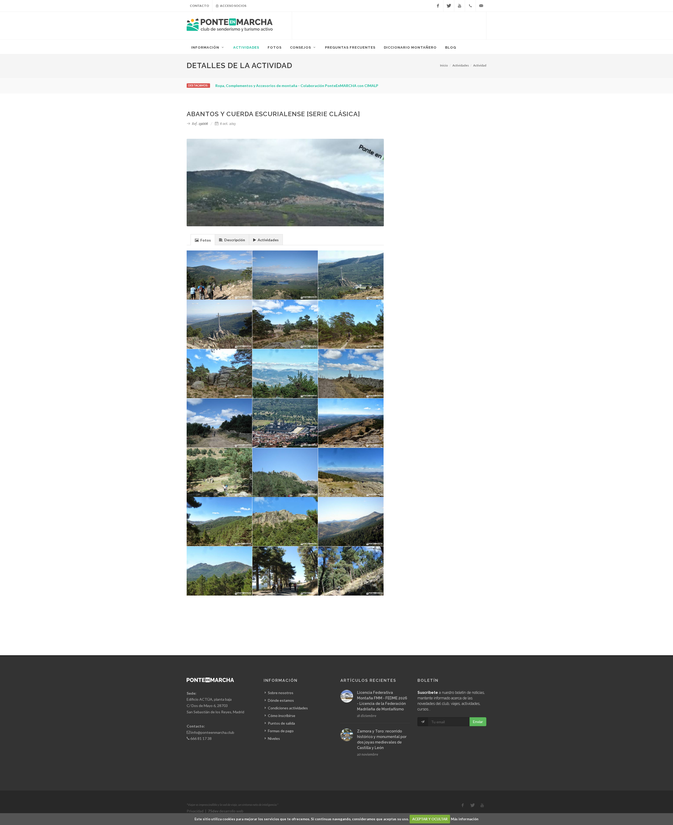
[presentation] (203, 240)
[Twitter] (448, 6)
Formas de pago (281, 731)
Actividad (479, 65)
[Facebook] (438, 6)
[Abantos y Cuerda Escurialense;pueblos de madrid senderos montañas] (351, 423)
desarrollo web (225, 811)
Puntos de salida (281, 723)
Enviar (478, 721)
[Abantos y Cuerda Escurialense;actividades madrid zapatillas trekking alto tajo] (351, 373)
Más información (464, 819)
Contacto (199, 6)
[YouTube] (459, 6)
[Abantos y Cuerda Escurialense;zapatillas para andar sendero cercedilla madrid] (285, 324)
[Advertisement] (389, 25)
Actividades (460, 65)
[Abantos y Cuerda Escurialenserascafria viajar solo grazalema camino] (351, 472)
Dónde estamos (281, 700)
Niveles (274, 738)
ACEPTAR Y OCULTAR (430, 819)
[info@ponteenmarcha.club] (481, 6)
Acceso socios (233, 6)
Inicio (444, 65)
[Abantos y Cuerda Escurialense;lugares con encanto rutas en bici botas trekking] (285, 373)
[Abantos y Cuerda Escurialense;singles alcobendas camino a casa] (285, 521)
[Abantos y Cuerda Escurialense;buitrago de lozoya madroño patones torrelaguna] (285, 472)
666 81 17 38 (201, 738)
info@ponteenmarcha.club (212, 732)
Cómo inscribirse (281, 715)
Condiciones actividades (288, 708)
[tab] (203, 239)
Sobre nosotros (280, 692)
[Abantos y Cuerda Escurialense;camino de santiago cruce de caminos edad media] (351, 521)
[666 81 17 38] (470, 6)
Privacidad (195, 811)
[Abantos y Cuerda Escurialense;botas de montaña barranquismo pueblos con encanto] (219, 472)
